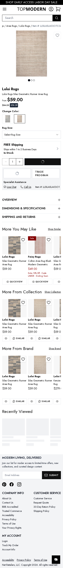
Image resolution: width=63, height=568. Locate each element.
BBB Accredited (10, 507)
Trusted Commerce (12, 511)
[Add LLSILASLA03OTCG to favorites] (57, 35)
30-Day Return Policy (44, 507)
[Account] (51, 9)
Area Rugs (11, 26)
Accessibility (8, 515)
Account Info (8, 549)
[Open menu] (4, 9)
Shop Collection (53, 292)
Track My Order (10, 545)
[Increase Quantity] (19, 161)
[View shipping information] (31, 148)
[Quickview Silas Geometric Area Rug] (57, 338)
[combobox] (27, 18)
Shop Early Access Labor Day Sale (31, 2)
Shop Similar (54, 229)
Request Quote (41, 502)
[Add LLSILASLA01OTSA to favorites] (48, 302)
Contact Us (7, 502)
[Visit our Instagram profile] (19, 484)
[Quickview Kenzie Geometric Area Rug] (57, 401)
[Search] (56, 18)
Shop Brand (55, 348)
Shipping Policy (41, 511)
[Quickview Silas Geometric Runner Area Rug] (6, 338)
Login (5, 541)
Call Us (27, 187)
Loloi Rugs (24, 26)
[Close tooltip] (57, 549)
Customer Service (43, 498)
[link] (58, 9)
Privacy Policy (9, 519)
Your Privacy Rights (11, 528)
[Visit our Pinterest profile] (4, 484)
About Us (6, 498)
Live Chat (11, 187)
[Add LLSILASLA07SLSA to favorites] (23, 240)
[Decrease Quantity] (5, 161)
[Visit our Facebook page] (11, 484)
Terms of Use (8, 523)
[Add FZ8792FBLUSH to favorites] (48, 240)
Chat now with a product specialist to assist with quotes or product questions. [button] (36, 550)
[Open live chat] (56, 559)
